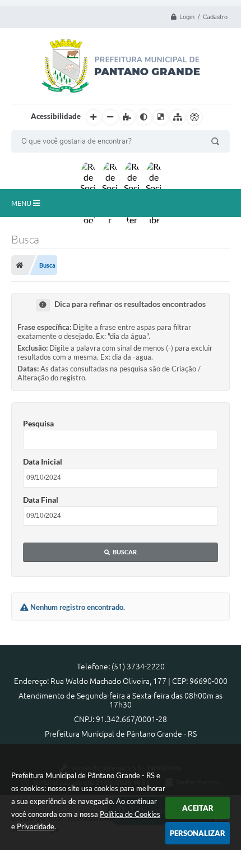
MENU (22, 203)
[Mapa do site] (177, 117)
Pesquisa (38, 423)
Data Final (40, 499)
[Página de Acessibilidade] (194, 117)
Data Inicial (42, 461)
